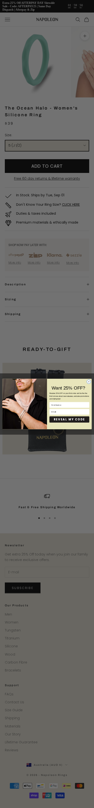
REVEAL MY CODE (69, 419)
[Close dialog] (89, 382)
